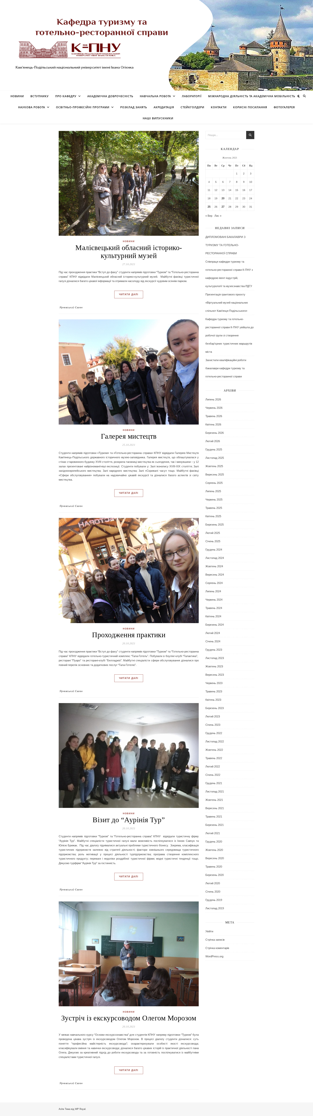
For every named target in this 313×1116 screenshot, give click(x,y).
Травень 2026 (213, 416)
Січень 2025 (212, 541)
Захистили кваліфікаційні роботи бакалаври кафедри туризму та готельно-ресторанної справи (225, 368)
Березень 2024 (214, 624)
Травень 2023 (213, 691)
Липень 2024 (213, 591)
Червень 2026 (213, 407)
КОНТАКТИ (219, 107)
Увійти (209, 931)
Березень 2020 (214, 874)
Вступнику (39, 96)
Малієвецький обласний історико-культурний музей (128, 252)
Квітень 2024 (213, 616)
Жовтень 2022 (214, 749)
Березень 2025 (214, 524)
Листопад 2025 (214, 457)
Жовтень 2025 (214, 466)
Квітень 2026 (213, 424)
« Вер (208, 215)
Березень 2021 (214, 824)
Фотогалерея (284, 107)
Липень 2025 (213, 491)
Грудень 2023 (213, 649)
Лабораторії (192, 96)
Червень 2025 (213, 499)
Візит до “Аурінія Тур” (129, 820)
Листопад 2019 (214, 908)
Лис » (217, 215)
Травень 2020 (213, 866)
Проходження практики (128, 635)
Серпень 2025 (214, 482)
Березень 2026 (214, 432)
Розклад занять (133, 107)
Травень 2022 (213, 758)
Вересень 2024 (214, 574)
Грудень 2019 (213, 899)
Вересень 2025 (214, 474)
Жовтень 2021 (214, 799)
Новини (17, 96)
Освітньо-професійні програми (82, 107)
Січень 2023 (212, 724)
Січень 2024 (212, 641)
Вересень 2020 (214, 858)
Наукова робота (31, 107)
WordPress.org (214, 956)
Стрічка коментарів (217, 948)
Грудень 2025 (213, 449)
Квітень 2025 (213, 516)
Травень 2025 (213, 507)
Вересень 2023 (214, 674)
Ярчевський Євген (71, 307)
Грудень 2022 (213, 733)
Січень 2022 (212, 774)
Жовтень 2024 (214, 566)
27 (223, 206)
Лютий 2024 (212, 633)
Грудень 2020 (213, 841)
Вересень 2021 (214, 808)
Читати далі (128, 294)
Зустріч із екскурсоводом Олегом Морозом (128, 1018)
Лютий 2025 (212, 532)
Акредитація (164, 107)
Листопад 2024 (214, 557)
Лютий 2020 (212, 883)
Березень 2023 (214, 708)
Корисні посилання (250, 107)
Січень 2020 (212, 891)
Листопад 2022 (214, 741)
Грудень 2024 (213, 549)
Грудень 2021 (213, 783)
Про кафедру (65, 96)
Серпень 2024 (214, 582)
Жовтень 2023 (214, 666)
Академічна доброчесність (110, 96)
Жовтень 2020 (214, 849)
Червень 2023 (213, 683)
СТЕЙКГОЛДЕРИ (192, 107)
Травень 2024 (213, 608)
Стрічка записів (215, 939)
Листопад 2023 (214, 658)
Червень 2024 (213, 599)
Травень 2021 (213, 816)
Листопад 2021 (214, 791)
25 (209, 206)
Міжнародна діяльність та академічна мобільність (251, 96)
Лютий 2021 (212, 833)
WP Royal (80, 1109)
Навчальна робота (155, 96)
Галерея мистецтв (129, 436)
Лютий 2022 (212, 766)
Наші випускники (158, 118)
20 (223, 198)
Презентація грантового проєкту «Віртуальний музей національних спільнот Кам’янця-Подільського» (226, 302)
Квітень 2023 (213, 699)
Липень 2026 (213, 399)
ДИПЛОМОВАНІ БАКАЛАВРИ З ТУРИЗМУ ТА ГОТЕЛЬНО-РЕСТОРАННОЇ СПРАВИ (225, 245)
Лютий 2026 (212, 441)
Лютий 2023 (212, 716)
